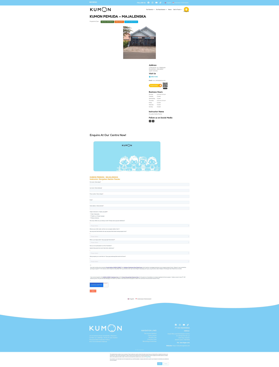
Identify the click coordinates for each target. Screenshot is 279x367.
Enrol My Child (151, 339)
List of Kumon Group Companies (99, 335)
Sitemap (100, 337)
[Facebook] (148, 2)
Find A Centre (152, 335)
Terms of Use (108, 337)
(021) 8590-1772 (185, 342)
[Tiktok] (160, 2)
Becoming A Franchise (149, 341)
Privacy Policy (147, 356)
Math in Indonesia (131, 21)
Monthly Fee (152, 337)
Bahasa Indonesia (107, 21)
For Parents (149, 9)
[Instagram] (152, 2)
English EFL (119, 21)
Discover (113, 335)
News (170, 9)
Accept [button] (159, 363)
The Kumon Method (150, 333)
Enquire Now (154, 85)
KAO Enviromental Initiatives (98, 341)
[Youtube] (156, 2)
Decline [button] (165, 363)
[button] (150, 9)
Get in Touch (177, 9)
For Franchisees (160, 9)
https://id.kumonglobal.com (181, 345)
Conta (91, 337)
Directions (154, 76)
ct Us (94, 337)
